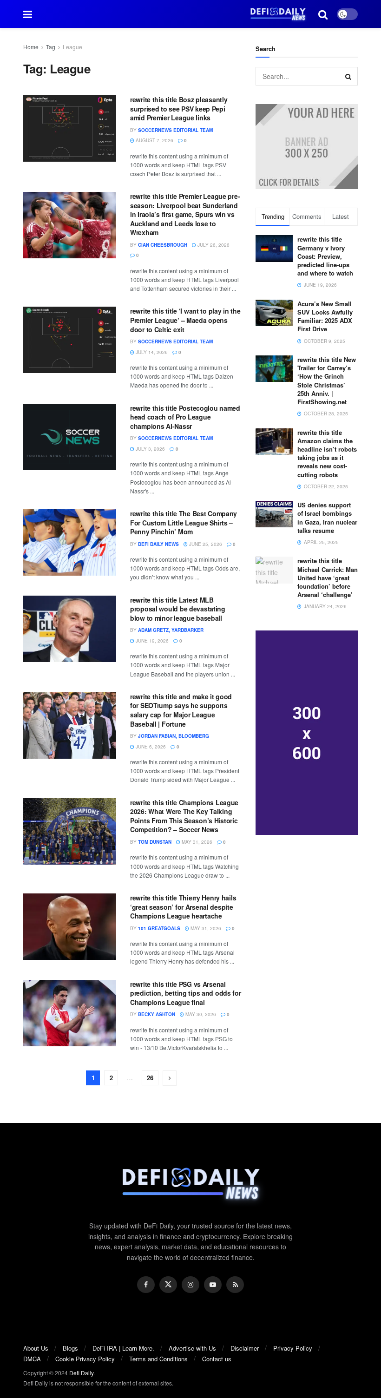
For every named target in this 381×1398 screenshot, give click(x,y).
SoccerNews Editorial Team (175, 130)
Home (31, 47)
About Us (35, 1348)
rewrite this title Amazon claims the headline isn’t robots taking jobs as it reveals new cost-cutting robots (327, 453)
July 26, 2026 (213, 245)
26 (150, 1077)
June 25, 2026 (205, 544)
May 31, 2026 (196, 842)
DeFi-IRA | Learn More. (123, 1348)
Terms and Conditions (158, 1358)
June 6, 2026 (150, 746)
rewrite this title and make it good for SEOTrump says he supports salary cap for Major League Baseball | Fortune (181, 710)
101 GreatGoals (159, 928)
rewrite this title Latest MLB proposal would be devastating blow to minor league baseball (177, 609)
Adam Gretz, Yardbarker (171, 630)
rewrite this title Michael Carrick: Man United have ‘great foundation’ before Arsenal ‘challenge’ (327, 577)
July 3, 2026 (149, 449)
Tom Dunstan (154, 842)
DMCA (32, 1358)
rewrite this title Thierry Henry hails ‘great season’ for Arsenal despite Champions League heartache (183, 906)
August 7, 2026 (153, 140)
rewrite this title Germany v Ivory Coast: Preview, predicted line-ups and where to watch (325, 256)
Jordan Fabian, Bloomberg (173, 736)
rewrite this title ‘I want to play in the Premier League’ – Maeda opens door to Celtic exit (185, 320)
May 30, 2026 (200, 1014)
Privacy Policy (292, 1348)
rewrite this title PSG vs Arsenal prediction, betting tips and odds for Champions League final (185, 993)
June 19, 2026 (151, 640)
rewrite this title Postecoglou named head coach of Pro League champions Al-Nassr (185, 417)
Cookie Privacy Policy (85, 1358)
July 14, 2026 (151, 352)
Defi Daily (81, 1373)
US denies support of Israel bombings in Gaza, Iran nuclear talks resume (327, 517)
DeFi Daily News (158, 544)
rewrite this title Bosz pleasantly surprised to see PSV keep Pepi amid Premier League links (178, 108)
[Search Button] (348, 76)
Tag (50, 47)
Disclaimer (244, 1348)
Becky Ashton (156, 1014)
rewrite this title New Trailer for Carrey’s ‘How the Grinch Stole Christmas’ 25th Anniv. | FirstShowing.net (326, 380)
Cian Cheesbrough (162, 245)
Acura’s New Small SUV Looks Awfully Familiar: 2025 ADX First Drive (325, 316)
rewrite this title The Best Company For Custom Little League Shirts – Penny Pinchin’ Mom (183, 522)
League (72, 47)
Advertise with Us (192, 1348)
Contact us (216, 1358)
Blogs (70, 1348)
